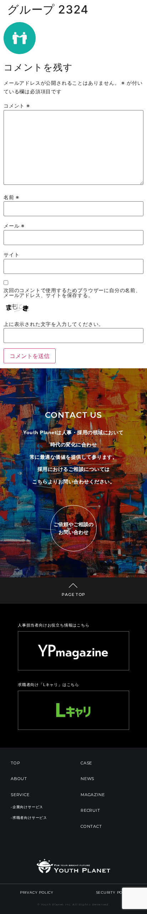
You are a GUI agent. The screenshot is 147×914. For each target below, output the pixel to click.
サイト (11, 254)
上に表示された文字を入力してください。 (54, 324)
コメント (17, 105)
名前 (11, 197)
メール (14, 225)
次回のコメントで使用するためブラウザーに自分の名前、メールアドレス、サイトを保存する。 (72, 293)
